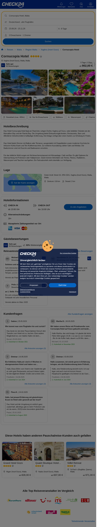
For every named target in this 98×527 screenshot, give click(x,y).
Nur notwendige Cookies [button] (68, 253)
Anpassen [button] (34, 285)
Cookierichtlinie (25, 292)
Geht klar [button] (62, 285)
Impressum (72, 292)
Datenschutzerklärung (27, 289)
